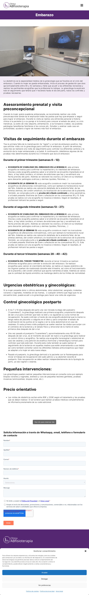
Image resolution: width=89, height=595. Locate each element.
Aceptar (45, 572)
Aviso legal (59, 591)
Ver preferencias (44, 585)
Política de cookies (32, 591)
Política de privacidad (47, 591)
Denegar (44, 579)
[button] (85, 551)
